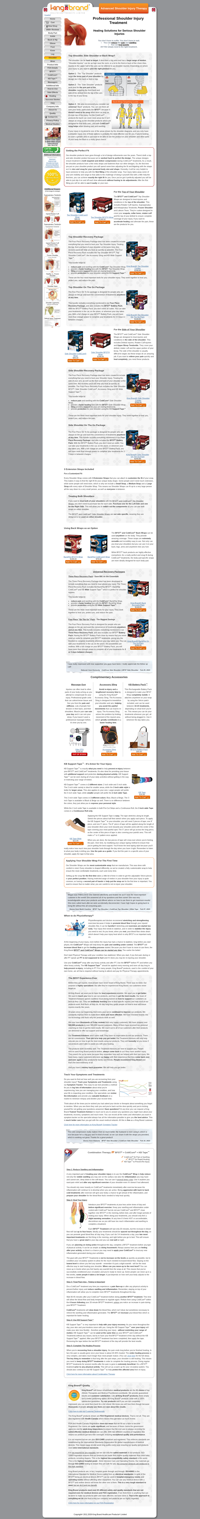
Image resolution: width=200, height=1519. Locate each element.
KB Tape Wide (75, 839)
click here (131, 1356)
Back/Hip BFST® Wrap (73, 557)
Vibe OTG (79, 750)
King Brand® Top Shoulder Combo (138, 267)
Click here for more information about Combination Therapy (91, 1374)
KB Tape (142, 792)
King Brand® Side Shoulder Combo (138, 399)
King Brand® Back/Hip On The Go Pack (138, 642)
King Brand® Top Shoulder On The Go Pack (138, 316)
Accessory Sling (109, 750)
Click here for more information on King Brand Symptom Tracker (90, 1125)
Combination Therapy (52, 167)
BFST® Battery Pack (139, 750)
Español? (48, 15)
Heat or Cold (52, 161)
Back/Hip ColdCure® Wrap (99, 557)
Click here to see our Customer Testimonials (86, 1411)
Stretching (52, 159)
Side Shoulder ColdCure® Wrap (75, 355)
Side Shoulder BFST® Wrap (100, 353)
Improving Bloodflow (52, 165)
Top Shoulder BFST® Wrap (102, 217)
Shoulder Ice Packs (52, 163)
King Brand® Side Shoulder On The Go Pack (137, 456)
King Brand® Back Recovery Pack (138, 604)
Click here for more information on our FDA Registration (91, 1503)
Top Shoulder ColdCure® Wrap (77, 216)
